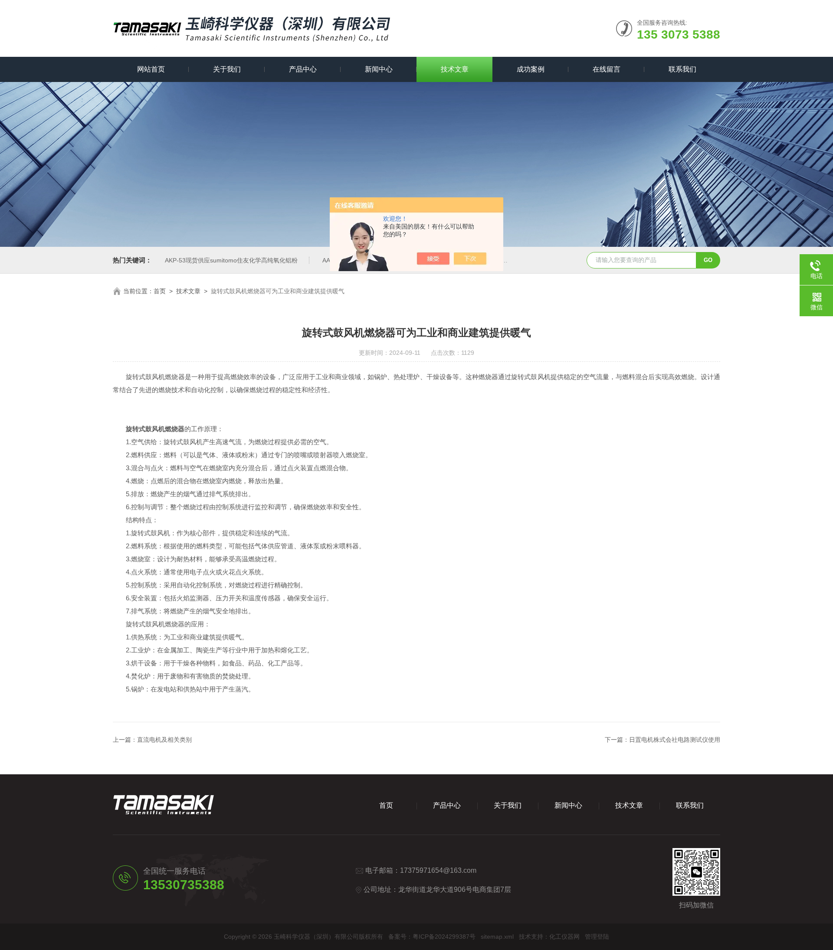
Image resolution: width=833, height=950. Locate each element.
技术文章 (455, 69)
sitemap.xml (497, 936)
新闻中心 (379, 69)
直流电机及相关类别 (164, 739)
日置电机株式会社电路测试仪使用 (674, 739)
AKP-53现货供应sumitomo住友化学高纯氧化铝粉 (231, 260)
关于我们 (227, 69)
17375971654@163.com (438, 870)
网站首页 (151, 69)
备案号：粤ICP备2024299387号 (432, 936)
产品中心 (303, 69)
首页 (160, 291)
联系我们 (682, 69)
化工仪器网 (564, 936)
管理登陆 (597, 936)
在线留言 (606, 69)
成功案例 (530, 69)
